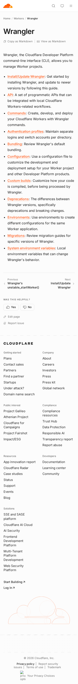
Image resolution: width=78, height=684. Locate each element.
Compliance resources (51, 413)
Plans (8, 358)
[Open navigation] (71, 6)
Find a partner (14, 376)
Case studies (13, 474)
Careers (48, 364)
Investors (49, 370)
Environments (18, 217)
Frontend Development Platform (13, 541)
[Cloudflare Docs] (7, 6)
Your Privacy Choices (41, 675)
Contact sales (14, 364)
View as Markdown (53, 41)
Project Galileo (14, 411)
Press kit (48, 382)
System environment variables (31, 248)
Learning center (54, 468)
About (46, 358)
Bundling (14, 144)
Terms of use (34, 667)
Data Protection (54, 427)
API (10, 95)
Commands (16, 113)
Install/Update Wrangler (26, 76)
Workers (19, 18)
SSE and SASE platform (14, 516)
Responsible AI (53, 433)
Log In (8, 587)
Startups (10, 382)
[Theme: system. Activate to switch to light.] (62, 5)
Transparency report (57, 439)
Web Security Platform (14, 568)
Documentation (53, 462)
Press (46, 376)
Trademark (54, 667)
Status (8, 480)
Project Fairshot (15, 433)
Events (9, 492)
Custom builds (19, 180)
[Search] (53, 6)
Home (6, 18)
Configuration (18, 156)
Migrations (16, 235)
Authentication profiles (25, 131)
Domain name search (19, 394)
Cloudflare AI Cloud (18, 525)
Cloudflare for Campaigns (14, 425)
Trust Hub (49, 421)
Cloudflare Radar (16, 468)
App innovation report (20, 462)
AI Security (12, 531)
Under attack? (14, 388)
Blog (7, 498)
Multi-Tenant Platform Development (13, 555)
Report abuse (52, 445)
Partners (10, 370)
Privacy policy (25, 663)
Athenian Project (16, 417)
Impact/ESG (12, 439)
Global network (53, 388)
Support (9, 486)
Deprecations (18, 199)
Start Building (13, 582)
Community (50, 474)
